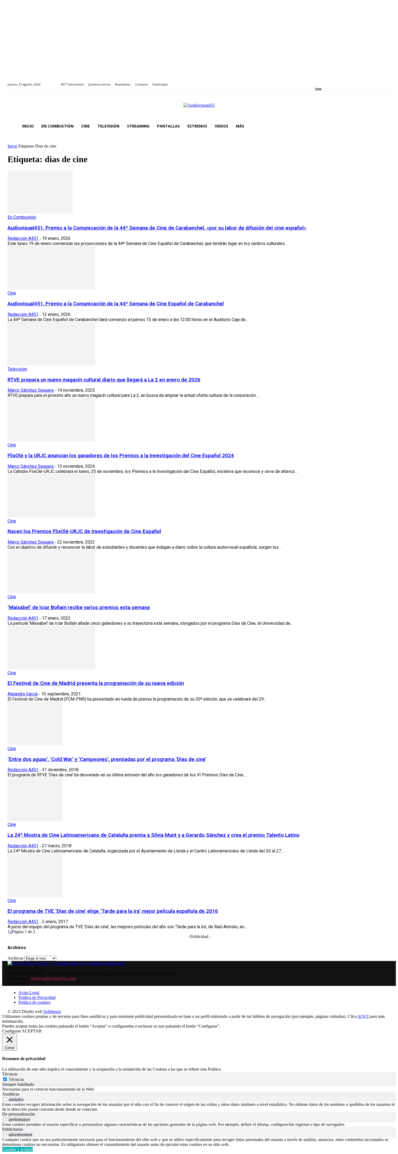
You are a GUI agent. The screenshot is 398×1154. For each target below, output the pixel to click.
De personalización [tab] (18, 1114)
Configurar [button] (11, 1031)
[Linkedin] (329, 81)
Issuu (318, 88)
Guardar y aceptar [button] (17, 1149)
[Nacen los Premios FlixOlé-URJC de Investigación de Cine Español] (51, 516)
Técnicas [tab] (9, 1074)
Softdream (52, 1011)
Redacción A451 (23, 238)
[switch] (5, 1099)
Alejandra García (23, 694)
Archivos (15, 958)
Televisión (17, 369)
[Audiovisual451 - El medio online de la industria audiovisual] (199, 108)
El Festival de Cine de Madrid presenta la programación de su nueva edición (96, 683)
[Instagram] (323, 81)
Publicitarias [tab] (12, 1129)
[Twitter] (335, 81)
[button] (383, 126)
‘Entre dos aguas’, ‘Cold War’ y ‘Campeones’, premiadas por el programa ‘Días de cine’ (107, 759)
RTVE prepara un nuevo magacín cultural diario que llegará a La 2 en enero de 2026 (104, 380)
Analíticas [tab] (10, 1094)
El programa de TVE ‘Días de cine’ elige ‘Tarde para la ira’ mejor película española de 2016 (113, 911)
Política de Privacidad (37, 997)
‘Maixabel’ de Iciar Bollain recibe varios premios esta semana (79, 607)
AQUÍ (362, 1016)
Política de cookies (34, 1002)
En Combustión (22, 217)
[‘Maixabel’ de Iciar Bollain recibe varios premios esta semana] (51, 591)
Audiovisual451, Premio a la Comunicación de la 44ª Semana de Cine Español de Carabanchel (116, 304)
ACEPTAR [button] (32, 1031)
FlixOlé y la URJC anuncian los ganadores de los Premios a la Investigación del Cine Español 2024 (121, 456)
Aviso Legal (28, 992)
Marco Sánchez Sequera (31, 390)
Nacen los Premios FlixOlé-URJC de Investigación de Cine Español (84, 531)
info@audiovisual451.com (53, 978)
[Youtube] (341, 81)
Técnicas (16, 1079)
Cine (12, 293)
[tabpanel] (199, 1089)
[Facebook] (317, 81)
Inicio (12, 146)
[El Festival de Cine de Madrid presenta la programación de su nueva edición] (51, 667)
